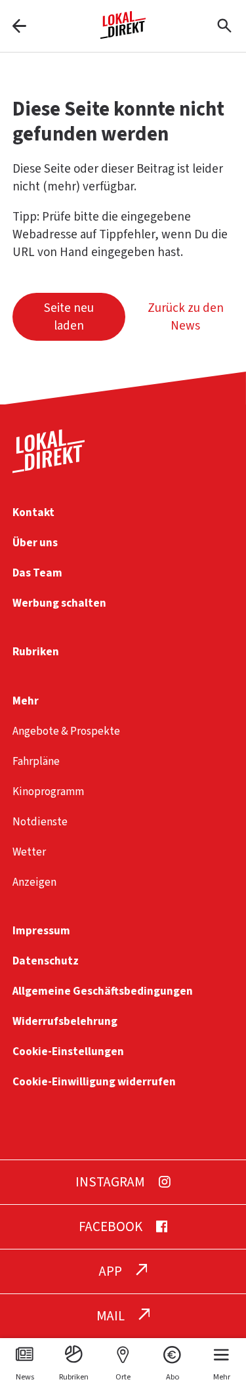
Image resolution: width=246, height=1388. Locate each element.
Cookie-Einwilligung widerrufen (94, 1082)
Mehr (25, 701)
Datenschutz (45, 961)
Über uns (35, 542)
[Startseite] (123, 34)
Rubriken (35, 651)
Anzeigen (34, 882)
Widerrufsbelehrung (64, 1021)
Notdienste (40, 821)
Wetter (29, 852)
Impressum (41, 930)
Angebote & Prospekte (66, 731)
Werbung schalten (59, 603)
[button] (68, 317)
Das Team (37, 573)
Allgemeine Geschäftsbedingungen (102, 991)
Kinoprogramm (48, 791)
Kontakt (33, 512)
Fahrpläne (36, 761)
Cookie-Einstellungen (68, 1051)
